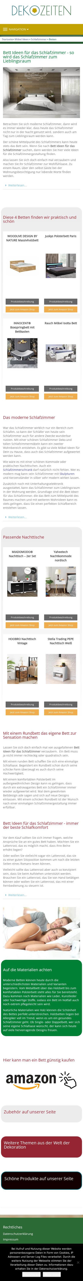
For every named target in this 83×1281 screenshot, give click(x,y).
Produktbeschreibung (22, 301)
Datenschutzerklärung (18, 1234)
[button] (41, 185)
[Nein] (78, 1262)
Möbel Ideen (22, 39)
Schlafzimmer (39, 39)
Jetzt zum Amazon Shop (22, 309)
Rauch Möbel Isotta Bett (61, 323)
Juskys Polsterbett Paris (60, 236)
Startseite (7, 39)
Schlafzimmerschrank (17, 470)
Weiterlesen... (17, 185)
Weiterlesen (51, 1274)
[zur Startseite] (41, 10)
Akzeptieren (31, 1274)
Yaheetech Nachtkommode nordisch (61, 556)
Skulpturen (67, 474)
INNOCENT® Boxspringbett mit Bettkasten (22, 327)
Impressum (10, 1239)
